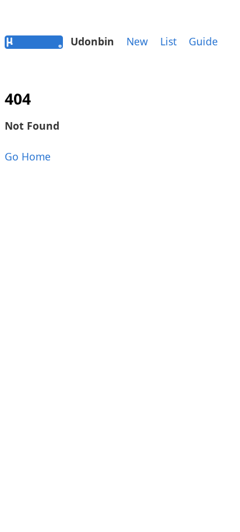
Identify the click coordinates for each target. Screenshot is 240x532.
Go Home (28, 156)
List (168, 41)
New (137, 41)
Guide (203, 41)
